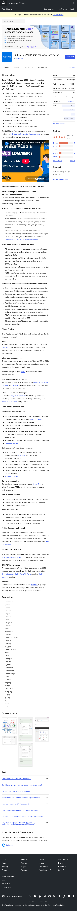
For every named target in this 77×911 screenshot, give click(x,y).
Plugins (23, 867)
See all (72, 161)
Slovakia (15, 385)
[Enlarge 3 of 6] (30, 720)
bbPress (6, 884)
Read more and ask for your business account (22, 240)
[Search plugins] (23, 21)
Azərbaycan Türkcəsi (14, 896)
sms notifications (69, 118)
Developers (44, 867)
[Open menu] (74, 3)
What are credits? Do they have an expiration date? (21, 798)
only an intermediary (18, 396)
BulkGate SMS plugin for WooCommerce (25, 134)
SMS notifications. (36, 419)
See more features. (12, 443)
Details (6, 67)
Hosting (5, 867)
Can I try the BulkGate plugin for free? (16, 791)
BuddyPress (7, 887)
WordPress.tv (45, 870)
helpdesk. (34, 585)
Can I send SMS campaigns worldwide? (16, 779)
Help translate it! (58, 15)
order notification (69, 110)
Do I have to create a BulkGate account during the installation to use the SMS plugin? (18, 823)
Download (70, 57)
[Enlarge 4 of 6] (30, 746)
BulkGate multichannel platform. (13, 557)
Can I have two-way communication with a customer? (22, 785)
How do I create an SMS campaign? (15, 804)
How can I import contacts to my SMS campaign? (20, 810)
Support (72, 67)
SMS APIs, (19, 574)
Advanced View (59, 124)
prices (23, 372)
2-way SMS (37, 484)
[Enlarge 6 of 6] (47, 729)
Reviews (17, 67)
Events (60, 863)
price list (5, 347)
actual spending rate (9, 402)
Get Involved (63, 859)
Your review (57, 161)
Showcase (24, 859)
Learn (42, 859)
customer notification (69, 106)
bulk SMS (21, 455)
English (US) (71, 101)
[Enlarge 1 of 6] (14, 720)
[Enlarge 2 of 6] (14, 739)
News (4, 863)
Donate (62, 867)
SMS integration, (8, 574)
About (4, 859)
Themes (24, 863)
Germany (36, 382)
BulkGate (19, 58)
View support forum (60, 179)
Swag (61, 870)
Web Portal (27, 574)
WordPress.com (9, 877)
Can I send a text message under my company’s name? (22, 816)
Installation (29, 67)
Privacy (5, 870)
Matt (5, 880)
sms (73, 114)
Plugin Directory (7, 9)
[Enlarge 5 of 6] (47, 720)
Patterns (24, 870)
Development (42, 67)
